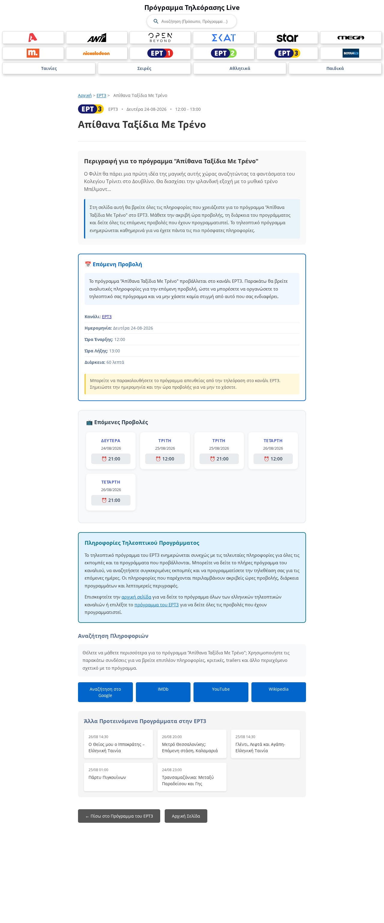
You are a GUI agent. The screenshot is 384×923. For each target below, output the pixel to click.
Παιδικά (335, 68)
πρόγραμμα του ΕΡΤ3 (156, 605)
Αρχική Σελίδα (186, 816)
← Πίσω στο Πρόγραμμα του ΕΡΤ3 (119, 816)
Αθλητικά (240, 68)
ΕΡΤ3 (101, 95)
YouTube (221, 689)
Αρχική (85, 95)
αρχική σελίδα (136, 597)
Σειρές (144, 68)
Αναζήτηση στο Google (105, 692)
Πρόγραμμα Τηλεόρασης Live (192, 7)
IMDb (163, 689)
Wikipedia (279, 689)
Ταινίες (49, 68)
